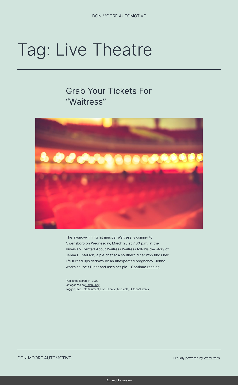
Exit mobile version (119, 380)
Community (92, 285)
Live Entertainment (87, 289)
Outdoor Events (139, 289)
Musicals (122, 289)
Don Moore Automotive (119, 15)
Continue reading (145, 267)
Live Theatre (108, 289)
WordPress (212, 358)
